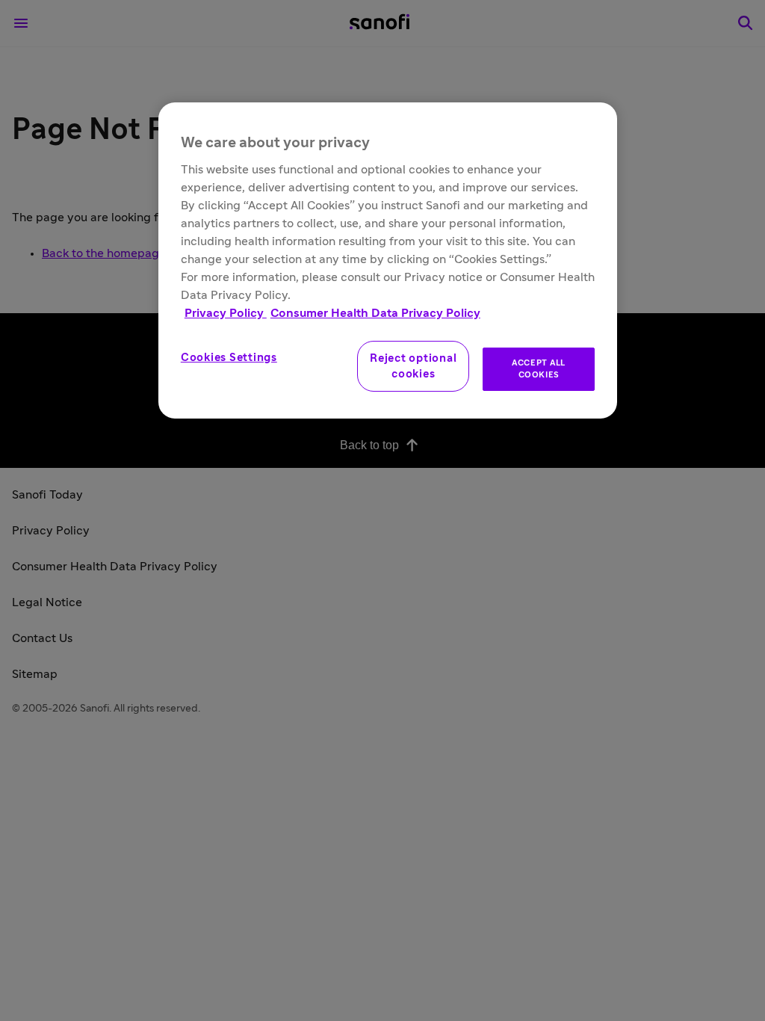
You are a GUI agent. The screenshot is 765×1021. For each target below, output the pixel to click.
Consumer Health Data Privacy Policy (375, 313)
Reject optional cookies (413, 366)
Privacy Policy (226, 313)
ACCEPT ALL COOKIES (539, 369)
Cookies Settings (229, 357)
